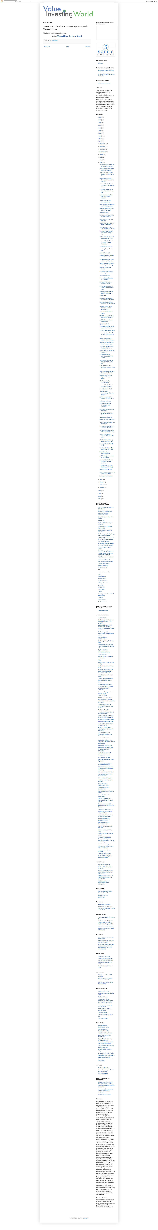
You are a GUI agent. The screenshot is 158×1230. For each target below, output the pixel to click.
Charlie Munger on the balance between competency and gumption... (106, 621)
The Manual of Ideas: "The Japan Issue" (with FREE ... (107, 448)
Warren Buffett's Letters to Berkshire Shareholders (105, 892)
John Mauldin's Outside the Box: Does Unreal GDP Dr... (106, 362)
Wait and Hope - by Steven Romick (69, 36)
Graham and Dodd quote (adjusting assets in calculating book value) (105, 729)
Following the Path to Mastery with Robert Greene (105, 847)
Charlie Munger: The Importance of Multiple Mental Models (106, 633)
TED (99, 570)
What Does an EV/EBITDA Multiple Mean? (104, 1009)
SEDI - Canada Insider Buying (105, 561)
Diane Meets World (103, 610)
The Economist (102, 600)
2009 (99, 493)
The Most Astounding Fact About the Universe (104, 856)
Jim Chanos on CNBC (105, 275)
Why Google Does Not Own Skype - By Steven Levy (106, 343)
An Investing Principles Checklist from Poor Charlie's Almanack (106, 544)
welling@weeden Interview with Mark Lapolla (107, 256)
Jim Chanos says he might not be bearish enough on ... (107, 165)
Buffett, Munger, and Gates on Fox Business (107, 456)
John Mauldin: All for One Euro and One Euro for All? (107, 228)
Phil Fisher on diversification (105, 1033)
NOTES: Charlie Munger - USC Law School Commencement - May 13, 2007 (105, 877)
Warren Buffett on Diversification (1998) (103, 1030)
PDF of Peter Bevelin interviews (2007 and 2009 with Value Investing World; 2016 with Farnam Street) (106, 947)
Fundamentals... (102, 654)
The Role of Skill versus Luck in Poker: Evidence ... (107, 347)
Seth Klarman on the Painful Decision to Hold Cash (105, 979)
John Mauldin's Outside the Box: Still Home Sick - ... (106, 292)
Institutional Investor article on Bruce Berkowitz (107, 215)
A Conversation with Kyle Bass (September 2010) (106, 466)
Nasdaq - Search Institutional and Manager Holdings (105, 554)
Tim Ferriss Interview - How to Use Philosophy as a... (107, 260)
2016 (99, 128)
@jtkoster (100, 63)
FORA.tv (100, 591)
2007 (99, 499)
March (102, 482)
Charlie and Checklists (103, 710)
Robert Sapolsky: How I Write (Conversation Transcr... (107, 372)
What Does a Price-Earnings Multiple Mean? (105, 1005)
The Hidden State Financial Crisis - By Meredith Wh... (107, 272)
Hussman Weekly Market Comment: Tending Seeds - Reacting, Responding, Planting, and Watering (106, 840)
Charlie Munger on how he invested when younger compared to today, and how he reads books (106, 627)
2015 (99, 130)
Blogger (86, 1218)
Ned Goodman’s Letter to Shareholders (106, 320)
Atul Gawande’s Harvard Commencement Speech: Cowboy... (107, 180)
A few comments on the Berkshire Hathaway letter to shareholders (105, 1059)
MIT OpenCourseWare (103, 583)
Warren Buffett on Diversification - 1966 (103, 784)
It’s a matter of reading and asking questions (105, 812)
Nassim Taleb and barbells (104, 753)
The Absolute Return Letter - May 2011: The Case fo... (107, 427)
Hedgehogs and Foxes (105, 401)
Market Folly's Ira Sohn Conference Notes (105, 201)
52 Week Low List (102, 568)
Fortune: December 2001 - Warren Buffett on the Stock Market (105, 800)
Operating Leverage (103, 1018)
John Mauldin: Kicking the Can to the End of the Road (107, 303)
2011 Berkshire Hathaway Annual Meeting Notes (106, 440)
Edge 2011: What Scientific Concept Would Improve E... (106, 233)
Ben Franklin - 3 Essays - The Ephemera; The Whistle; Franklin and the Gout (106, 742)
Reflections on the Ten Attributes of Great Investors (105, 1000)
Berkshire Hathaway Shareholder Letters (103, 514)
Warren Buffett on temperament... (102, 638)
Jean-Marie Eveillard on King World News (107, 410)
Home (67, 46)
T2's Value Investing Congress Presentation (107, 423)
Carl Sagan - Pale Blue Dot (104, 853)
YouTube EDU (101, 587)
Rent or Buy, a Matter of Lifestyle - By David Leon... (107, 339)
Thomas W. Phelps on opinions (105, 809)
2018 (99, 122)
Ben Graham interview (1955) (105, 926)
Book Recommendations (104, 83)
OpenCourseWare (102, 581)
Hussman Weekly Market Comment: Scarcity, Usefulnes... (106, 242)
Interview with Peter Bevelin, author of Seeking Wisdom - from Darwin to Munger (105, 671)
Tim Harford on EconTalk (106, 246)
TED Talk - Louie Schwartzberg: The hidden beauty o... (107, 393)
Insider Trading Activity (104, 559)
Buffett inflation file (103, 895)
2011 (99, 141)
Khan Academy (102, 576)
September (103, 152)
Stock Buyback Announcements (106, 557)
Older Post (87, 46)
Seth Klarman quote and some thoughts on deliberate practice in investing (106, 768)
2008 (99, 496)
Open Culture (101, 589)
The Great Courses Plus (104, 572)
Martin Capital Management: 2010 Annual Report (107, 472)
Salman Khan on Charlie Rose (107, 419)
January (102, 487)
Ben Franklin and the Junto (105, 745)
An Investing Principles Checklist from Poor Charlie (106, 712)
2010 (99, 490)
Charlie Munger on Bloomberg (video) (105, 452)
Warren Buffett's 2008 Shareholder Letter (103, 823)
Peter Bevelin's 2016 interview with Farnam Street (106, 941)
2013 (99, 136)
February (102, 485)
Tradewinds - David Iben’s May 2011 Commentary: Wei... (106, 191)
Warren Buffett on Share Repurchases (104, 795)
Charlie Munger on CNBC (106, 476)
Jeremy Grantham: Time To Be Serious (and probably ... (107, 334)
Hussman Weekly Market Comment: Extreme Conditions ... (106, 461)
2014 (99, 133)
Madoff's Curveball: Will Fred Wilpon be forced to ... (107, 224)
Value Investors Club (103, 565)
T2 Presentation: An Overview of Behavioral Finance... (106, 356)
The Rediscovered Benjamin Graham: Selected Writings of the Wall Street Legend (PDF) (105, 922)
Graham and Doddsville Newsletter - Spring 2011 (107, 397)
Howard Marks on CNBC (106, 389)
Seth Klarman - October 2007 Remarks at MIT (105, 983)
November (103, 146)
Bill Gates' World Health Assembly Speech (106, 282)
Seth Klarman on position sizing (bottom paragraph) (106, 1046)
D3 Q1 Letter (103, 295)
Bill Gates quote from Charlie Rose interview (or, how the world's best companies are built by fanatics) (106, 700)
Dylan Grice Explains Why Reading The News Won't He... (107, 174)
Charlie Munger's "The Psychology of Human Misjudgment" (103, 882)
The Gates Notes (102, 602)
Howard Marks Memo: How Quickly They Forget (107, 209)
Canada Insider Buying (103, 563)
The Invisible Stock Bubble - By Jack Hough (106, 278)
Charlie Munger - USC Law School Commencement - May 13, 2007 (105, 706)
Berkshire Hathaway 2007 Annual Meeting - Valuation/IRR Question (106, 805)
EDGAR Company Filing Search (105, 551)
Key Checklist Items (103, 650)
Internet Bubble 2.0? (105, 253)
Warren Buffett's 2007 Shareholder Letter (103, 819)
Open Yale (100, 585)
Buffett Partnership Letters (105, 511)
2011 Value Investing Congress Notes (105, 381)
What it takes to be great (104, 844)
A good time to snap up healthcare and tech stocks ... (107, 367)
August (102, 154)
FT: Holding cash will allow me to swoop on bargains (107, 299)
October (102, 149)
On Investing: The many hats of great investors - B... (107, 237)
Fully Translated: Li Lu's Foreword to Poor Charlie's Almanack (105, 734)
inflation (50, 42)
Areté (99, 660)
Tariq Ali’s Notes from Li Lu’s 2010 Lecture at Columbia (105, 815)
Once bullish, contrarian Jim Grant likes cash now (107, 169)
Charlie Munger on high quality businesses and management (106, 716)
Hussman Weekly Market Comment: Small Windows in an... (107, 185)
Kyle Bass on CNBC (104, 324)
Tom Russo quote (102, 695)
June (101, 160)
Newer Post (47, 46)
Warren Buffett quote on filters (106, 772)
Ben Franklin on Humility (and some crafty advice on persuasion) (105, 749)
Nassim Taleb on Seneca (104, 755)
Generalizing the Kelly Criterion (106, 719)
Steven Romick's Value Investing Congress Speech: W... (105, 405)
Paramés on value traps (106, 417)
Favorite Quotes (102, 618)
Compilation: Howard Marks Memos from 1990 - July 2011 (105, 959)
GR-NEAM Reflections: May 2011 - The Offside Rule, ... (107, 431)
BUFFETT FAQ (101, 897)
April (101, 479)
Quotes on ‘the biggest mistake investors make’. (106, 692)
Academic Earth (102, 578)
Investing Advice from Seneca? (105, 268)
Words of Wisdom (104, 212)
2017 (99, 125)
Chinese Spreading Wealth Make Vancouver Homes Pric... (106, 287)
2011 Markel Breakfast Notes (107, 330)
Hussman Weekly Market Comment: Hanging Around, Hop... (106, 308)
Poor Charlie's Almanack (104, 541)
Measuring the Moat (103, 991)
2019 (99, 120)
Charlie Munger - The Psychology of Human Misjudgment (106, 534)
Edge (99, 574)
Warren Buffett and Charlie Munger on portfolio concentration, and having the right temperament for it (105, 1041)
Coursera (100, 597)
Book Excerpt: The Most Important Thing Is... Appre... (106, 377)
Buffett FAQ (101, 520)
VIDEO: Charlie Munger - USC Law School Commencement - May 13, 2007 (105, 872)
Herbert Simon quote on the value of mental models (105, 763)
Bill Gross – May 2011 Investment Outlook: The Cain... (107, 436)
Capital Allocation (102, 1012)
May (101, 162)
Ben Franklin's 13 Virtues (104, 738)
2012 (99, 138)
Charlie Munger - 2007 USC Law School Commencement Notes (106, 538)
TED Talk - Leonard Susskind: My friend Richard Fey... (107, 316)
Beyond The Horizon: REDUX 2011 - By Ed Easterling (107, 264)
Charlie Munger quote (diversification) (103, 788)
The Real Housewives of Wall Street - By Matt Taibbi (107, 327)
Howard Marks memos (104, 956)
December (103, 143)
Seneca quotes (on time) (104, 757)
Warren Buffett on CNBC (106, 469)
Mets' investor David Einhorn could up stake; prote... (107, 205)
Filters (99, 682)
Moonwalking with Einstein (105, 684)
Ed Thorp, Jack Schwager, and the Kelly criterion (105, 724)
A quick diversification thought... (106, 721)
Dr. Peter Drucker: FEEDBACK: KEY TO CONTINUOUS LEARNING (105, 688)
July (101, 157)
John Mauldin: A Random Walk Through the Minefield (106, 196)
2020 (99, 117)
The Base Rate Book (103, 997)
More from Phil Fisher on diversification (104, 1036)
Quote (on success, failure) (104, 778)
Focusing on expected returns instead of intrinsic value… (105, 679)
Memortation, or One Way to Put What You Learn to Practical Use (106, 646)
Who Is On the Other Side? (104, 1003)
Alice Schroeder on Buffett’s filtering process (105, 775)
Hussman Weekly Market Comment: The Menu (106, 385)
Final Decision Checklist (104, 652)
